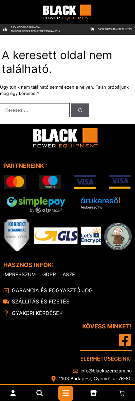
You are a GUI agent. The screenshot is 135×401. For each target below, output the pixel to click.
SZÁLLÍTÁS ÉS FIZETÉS (40, 301)
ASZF (69, 274)
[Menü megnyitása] (66, 393)
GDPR (49, 274)
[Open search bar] (39, 393)
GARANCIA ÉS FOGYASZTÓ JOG (52, 290)
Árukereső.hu (91, 207)
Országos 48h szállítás (115, 29)
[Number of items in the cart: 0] (122, 393)
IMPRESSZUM (19, 274)
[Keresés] (80, 110)
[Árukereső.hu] (100, 200)
